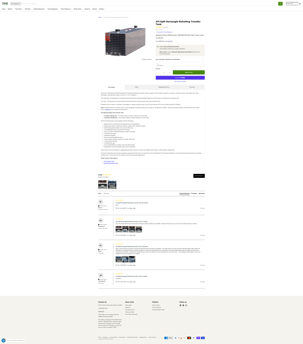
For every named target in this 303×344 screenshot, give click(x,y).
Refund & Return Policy (158, 310)
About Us (87, 9)
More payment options (180, 81)
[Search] (280, 4)
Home (3, 9)
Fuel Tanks (18, 9)
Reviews (101, 9)
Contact (94, 9)
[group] (106, 174)
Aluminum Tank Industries (164, 32)
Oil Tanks (28, 9)
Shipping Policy (143, 337)
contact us (108, 109)
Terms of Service (156, 307)
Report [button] (130, 208)
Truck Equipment (53, 9)
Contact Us (101, 311)
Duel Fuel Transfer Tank (111, 163)
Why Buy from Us (130, 310)
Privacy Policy (156, 305)
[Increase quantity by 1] (170, 72)
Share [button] (134, 208)
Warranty (192, 87)
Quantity (158, 68)
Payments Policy (113, 337)
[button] (180, 27)
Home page (128, 305)
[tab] (184, 194)
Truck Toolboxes (66, 9)
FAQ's (136, 87)
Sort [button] (99, 193)
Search (99, 337)
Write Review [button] (199, 176)
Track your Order (129, 312)
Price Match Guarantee (131, 314)
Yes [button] (128, 208)
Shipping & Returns (163, 87)
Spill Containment (39, 9)
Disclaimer (105, 337)
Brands (10, 9)
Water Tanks (78, 9)
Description (111, 87)
